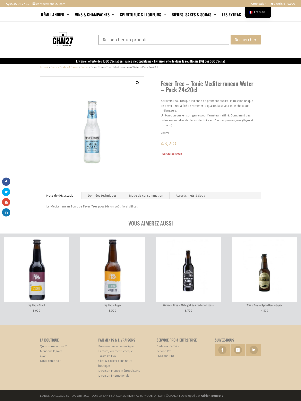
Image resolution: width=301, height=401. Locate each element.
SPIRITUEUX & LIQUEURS (141, 15)
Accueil (44, 67)
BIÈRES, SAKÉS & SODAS (192, 15)
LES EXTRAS (232, 15)
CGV (42, 356)
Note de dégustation (60, 195)
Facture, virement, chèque (115, 351)
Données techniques (102, 195)
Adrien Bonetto (212, 396)
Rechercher (246, 39)
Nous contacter (50, 361)
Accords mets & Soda (190, 195)
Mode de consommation (146, 195)
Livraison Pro (165, 356)
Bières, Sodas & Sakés (64, 67)
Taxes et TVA (107, 356)
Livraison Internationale (113, 375)
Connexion (258, 4)
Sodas (84, 67)
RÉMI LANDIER (53, 15)
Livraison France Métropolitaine (119, 371)
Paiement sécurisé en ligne (116, 346)
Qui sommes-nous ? (53, 346)
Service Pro (164, 351)
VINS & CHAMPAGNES (93, 15)
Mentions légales (51, 351)
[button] (137, 83)
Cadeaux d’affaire (168, 346)
